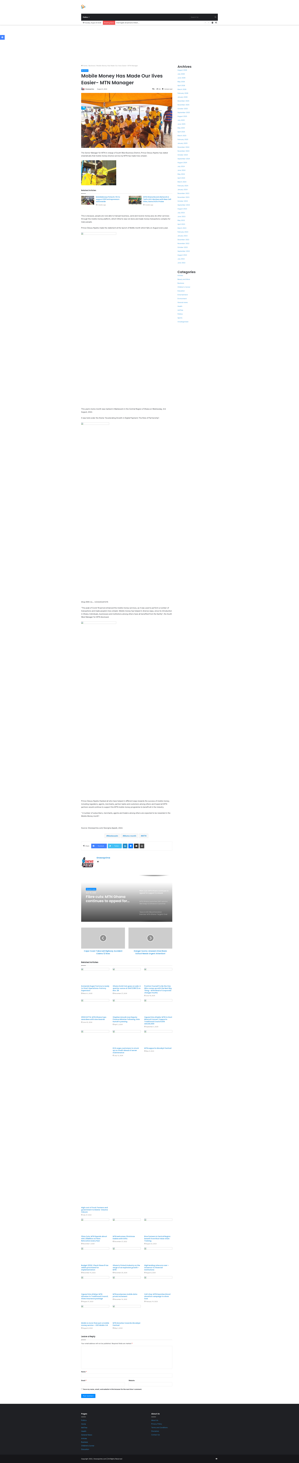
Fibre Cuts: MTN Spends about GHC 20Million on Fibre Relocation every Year (94, 1238)
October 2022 (183, 247)
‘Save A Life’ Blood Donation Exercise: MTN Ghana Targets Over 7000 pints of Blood (110, 899)
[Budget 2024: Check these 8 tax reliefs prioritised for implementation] (95, 1255)
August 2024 (182, 162)
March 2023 (182, 228)
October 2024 (183, 155)
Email (84, 1380)
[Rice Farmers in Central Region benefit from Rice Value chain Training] (158, 1226)
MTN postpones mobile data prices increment (125, 1295)
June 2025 (181, 124)
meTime (180, 310)
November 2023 (183, 197)
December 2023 (183, 193)
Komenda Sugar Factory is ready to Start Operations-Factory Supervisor (95, 988)
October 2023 (183, 201)
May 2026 (181, 82)
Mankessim (113, 836)
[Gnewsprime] (83, 7)
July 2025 (181, 120)
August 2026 (182, 70)
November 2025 (183, 105)
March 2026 (182, 89)
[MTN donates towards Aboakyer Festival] (127, 1313)
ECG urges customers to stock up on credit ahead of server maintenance (126, 1050)
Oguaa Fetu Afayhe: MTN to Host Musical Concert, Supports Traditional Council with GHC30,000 (158, 1020)
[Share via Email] (136, 846)
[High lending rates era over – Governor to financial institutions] (158, 1255)
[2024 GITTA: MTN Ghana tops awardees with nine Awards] (95, 1007)
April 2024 (181, 178)
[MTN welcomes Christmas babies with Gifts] (127, 1226)
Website (132, 1380)
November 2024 (183, 151)
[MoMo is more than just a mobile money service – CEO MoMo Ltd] (95, 1313)
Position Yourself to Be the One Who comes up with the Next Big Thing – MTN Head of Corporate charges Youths (158, 989)
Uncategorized (183, 322)
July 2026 (181, 74)
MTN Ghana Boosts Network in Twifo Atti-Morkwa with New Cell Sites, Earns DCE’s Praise (157, 199)
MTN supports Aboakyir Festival (157, 1048)
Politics (85, 17)
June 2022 (181, 263)
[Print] (142, 846)
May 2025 (181, 128)
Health (180, 306)
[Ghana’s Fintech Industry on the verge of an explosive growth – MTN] (127, 1255)
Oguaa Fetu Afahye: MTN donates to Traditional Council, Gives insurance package (94, 1296)
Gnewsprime (89, 89)
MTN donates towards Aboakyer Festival (127, 1324)
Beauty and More (184, 279)
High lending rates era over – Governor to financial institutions (156, 1267)
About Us (154, 1420)
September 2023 (184, 205)
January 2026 (182, 97)
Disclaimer (155, 1431)
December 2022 (183, 240)
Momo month (130, 836)
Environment (182, 298)
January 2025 (182, 143)
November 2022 (183, 243)
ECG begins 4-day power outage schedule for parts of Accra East (140, 23)
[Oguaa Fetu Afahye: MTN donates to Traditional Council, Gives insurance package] (95, 1284)
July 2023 (181, 213)
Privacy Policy (156, 1424)
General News (86, 1435)
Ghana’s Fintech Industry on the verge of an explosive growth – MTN (126, 1267)
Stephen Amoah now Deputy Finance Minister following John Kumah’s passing (126, 1019)
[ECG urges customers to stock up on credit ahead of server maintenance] (127, 1038)
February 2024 (183, 186)
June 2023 (181, 216)
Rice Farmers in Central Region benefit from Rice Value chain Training (157, 1238)
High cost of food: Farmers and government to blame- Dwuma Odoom (94, 1209)
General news (91, 889)
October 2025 (183, 109)
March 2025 (182, 135)
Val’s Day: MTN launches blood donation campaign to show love (157, 1296)
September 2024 (184, 159)
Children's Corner (184, 287)
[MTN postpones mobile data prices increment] (127, 1284)
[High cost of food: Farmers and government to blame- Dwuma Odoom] (95, 1117)
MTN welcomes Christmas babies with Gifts (124, 1237)
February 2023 (183, 232)
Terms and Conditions (159, 1427)
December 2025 (183, 101)
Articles (180, 275)
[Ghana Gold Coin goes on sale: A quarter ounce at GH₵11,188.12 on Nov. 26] (127, 976)
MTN (144, 836)
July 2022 (181, 259)
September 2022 (184, 251)
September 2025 (184, 112)
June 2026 (181, 78)
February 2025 (183, 139)
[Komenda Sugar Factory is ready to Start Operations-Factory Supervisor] (95, 976)
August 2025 (182, 116)
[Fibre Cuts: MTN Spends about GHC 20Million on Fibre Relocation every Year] (95, 1226)
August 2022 (182, 255)
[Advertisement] (149, 44)
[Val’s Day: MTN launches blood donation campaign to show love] (158, 1284)
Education (181, 291)
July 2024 (181, 166)
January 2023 (182, 236)
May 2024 (181, 174)
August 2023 (182, 209)
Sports (180, 318)
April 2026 (181, 85)
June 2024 (181, 170)
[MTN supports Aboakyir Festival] (158, 1038)
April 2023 (181, 224)
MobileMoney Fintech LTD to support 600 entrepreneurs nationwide (108, 199)
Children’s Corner (87, 1446)
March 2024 (182, 182)
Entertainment (183, 295)
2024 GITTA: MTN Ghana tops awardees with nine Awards (93, 1018)
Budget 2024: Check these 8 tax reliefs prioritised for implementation (94, 1267)
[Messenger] (130, 846)
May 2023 (181, 220)
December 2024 (183, 147)
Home (85, 66)
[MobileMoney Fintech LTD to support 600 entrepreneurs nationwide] (87, 200)
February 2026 (183, 93)
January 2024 (182, 189)
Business (92, 66)
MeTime (84, 1428)
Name (84, 1372)
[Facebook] (2, 37)
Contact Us (155, 1435)
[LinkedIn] (125, 846)
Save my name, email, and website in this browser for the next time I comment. (112, 1389)
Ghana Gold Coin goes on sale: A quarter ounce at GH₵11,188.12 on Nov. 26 (127, 988)
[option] (126, 898)
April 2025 (181, 132)
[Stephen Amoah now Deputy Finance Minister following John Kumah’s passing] (127, 1007)
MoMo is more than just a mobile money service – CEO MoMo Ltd (95, 1324)
